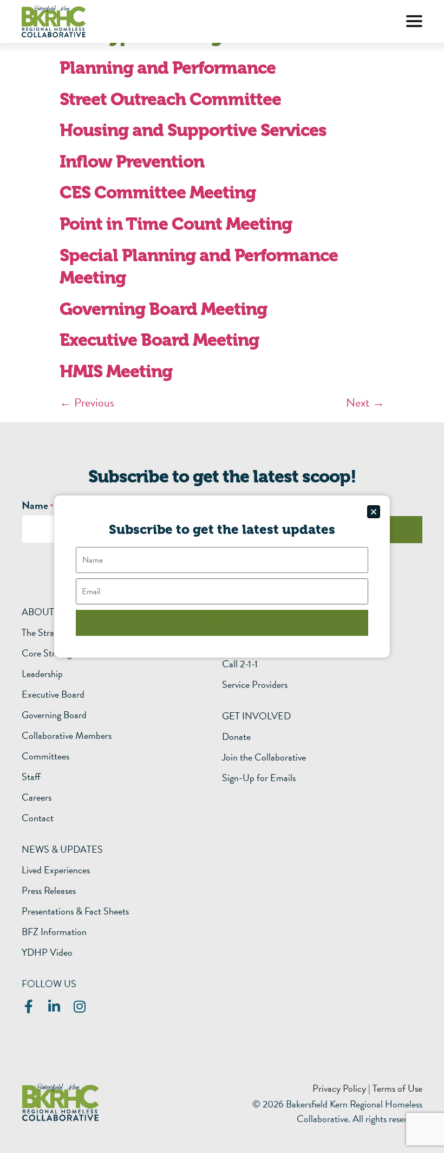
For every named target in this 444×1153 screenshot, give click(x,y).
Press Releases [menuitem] (49, 891)
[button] (414, 21)
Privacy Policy (339, 1088)
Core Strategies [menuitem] (51, 653)
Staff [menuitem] (31, 777)
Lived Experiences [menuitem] (56, 870)
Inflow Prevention (132, 162)
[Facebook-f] (28, 1006)
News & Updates (62, 849)
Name (35, 505)
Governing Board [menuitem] (54, 715)
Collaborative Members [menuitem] (67, 735)
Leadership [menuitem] (42, 674)
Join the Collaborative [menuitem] (264, 757)
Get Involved (256, 715)
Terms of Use (397, 1088)
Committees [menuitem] (45, 756)
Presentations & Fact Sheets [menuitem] (75, 911)
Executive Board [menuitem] (53, 694)
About (38, 611)
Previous (87, 402)
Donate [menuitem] (236, 737)
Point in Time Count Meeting (176, 224)
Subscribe (222, 622)
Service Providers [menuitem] (255, 685)
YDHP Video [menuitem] (47, 952)
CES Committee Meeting (158, 193)
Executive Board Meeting (159, 340)
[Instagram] (79, 1006)
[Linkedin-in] (54, 1006)
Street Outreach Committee (170, 99)
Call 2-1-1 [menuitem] (240, 664)
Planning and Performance (168, 68)
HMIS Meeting (116, 372)
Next (365, 402)
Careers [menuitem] (36, 797)
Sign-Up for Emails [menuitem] (259, 778)
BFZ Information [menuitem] (54, 932)
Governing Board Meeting (163, 309)
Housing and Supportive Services (193, 130)
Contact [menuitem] (38, 818)
